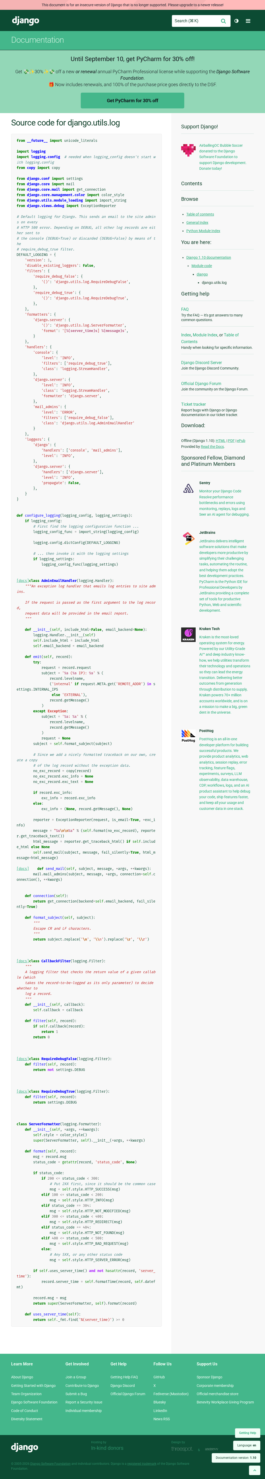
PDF (231, 441)
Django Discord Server (201, 362)
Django (25, 21)
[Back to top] (254, 1470)
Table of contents (200, 214)
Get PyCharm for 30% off (132, 100)
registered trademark (141, 1464)
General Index (197, 222)
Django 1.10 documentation (208, 257)
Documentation (37, 40)
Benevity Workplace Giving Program (225, 1402)
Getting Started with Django (33, 1386)
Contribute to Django (82, 1386)
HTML (221, 441)
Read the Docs (212, 447)
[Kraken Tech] (188, 641)
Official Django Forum (201, 383)
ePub (241, 441)
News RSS (161, 1419)
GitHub (159, 1377)
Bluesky (159, 1402)
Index (186, 334)
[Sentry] (188, 494)
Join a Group (75, 1377)
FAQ (185, 309)
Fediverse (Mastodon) (171, 1394)
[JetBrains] (188, 545)
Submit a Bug (76, 1394)
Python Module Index (203, 231)
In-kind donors (107, 1448)
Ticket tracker (193, 404)
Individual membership (83, 1411)
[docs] (23, 581)
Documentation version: (236, 1458)
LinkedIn (160, 1411)
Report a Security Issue (83, 1402)
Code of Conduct (24, 1411)
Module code (202, 266)
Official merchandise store (217, 1394)
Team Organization (26, 1394)
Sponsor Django (209, 1377)
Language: (246, 1445)
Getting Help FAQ (124, 1377)
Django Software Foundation (34, 1402)
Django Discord (123, 1386)
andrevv (217, 1449)
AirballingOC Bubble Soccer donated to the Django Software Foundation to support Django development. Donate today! (223, 157)
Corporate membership (215, 1386)
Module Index (205, 334)
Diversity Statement (26, 1419)
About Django (22, 1377)
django (202, 274)
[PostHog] (188, 741)
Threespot (183, 1449)
